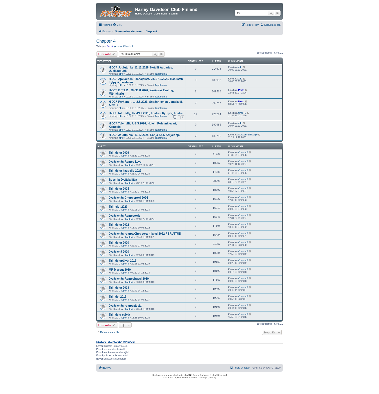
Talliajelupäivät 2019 (122, 260)
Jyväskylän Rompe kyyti (125, 161)
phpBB (187, 375)
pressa (118, 46)
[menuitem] (117, 24)
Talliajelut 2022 (119, 224)
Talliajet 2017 (117, 296)
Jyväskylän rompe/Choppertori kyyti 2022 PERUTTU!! (145, 233)
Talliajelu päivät (119, 314)
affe (121, 73)
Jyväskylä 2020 (119, 251)
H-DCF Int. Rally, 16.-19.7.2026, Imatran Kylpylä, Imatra (145, 113)
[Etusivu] (116, 11)
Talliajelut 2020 (119, 242)
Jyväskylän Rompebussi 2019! (129, 278)
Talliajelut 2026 (119, 152)
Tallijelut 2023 (118, 206)
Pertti (110, 46)
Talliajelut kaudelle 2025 (125, 170)
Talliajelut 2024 (119, 188)
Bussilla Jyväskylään (123, 179)
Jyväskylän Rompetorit (124, 215)
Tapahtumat (161, 73)
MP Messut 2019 (120, 269)
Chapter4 (128, 46)
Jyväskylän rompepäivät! (125, 305)
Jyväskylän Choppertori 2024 (128, 197)
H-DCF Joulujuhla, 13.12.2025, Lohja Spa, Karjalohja (144, 135)
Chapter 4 (106, 41)
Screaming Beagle (247, 134)
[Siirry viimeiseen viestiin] (244, 67)
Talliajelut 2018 (119, 287)
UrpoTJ (242, 113)
